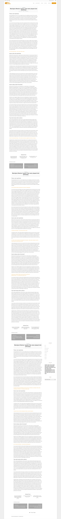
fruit (45, 368)
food (54, 367)
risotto (47, 372)
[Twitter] (5, 0)
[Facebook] (6, 0)
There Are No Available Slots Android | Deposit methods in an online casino (25, 328)
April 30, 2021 (23, 158)
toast (45, 373)
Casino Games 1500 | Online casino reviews (17, 241)
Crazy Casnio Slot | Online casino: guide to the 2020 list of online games (20, 187)
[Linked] (7, 0)
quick (45, 372)
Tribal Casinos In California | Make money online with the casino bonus (20, 274)
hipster (50, 368)
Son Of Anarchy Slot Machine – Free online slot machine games (22, 444)
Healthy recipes (47, 348)
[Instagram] (8, 0)
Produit (46, 354)
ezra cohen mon (46, 367)
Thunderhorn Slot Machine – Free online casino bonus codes (19, 230)
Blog (45, 345)
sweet (54, 372)
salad (49, 372)
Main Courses (46, 351)
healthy (48, 368)
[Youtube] (9, 0)
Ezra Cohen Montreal (51, 367)
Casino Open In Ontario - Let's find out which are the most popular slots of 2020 (23, 157)
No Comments (27, 175)
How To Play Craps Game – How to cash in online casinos (16, 51)
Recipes (45, 357)
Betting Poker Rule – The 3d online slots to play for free (18, 275)
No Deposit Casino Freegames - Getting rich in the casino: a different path (16, 328)
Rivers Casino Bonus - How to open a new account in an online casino (37, 497)
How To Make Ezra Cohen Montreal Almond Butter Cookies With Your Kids (13, 157)
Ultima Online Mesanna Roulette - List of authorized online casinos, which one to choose (35, 328)
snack (51, 372)
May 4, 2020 (13, 158)
